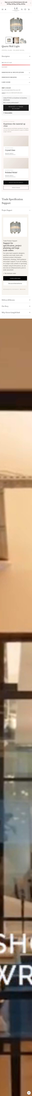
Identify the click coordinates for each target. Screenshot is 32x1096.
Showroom (8, 4)
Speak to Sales (16, 187)
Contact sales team (15, 278)
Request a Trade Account (16, 107)
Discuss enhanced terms (15, 283)
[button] (9, 40)
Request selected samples (16, 182)
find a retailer (8, 112)
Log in (3, 92)
